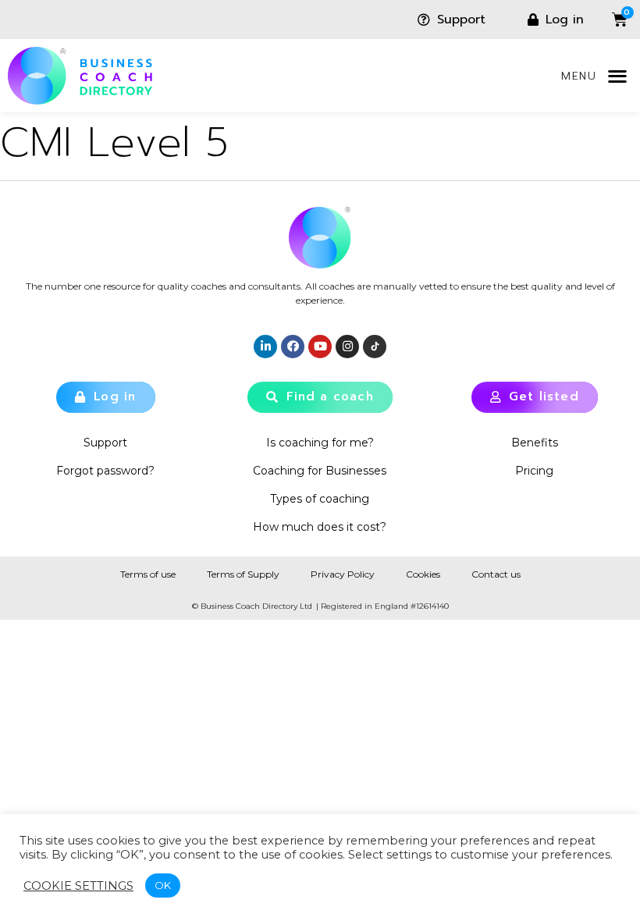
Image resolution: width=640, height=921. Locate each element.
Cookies (423, 574)
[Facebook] (292, 346)
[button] (617, 76)
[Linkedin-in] (265, 346)
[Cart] (608, 19)
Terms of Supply (243, 574)
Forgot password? (105, 471)
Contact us (496, 574)
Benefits (534, 443)
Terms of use (148, 574)
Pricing (534, 471)
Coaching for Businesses (319, 471)
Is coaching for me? (320, 443)
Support (105, 443)
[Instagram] (347, 346)
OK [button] (163, 885)
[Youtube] (320, 346)
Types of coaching (319, 499)
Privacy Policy (343, 574)
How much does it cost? (319, 527)
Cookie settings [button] (78, 886)
